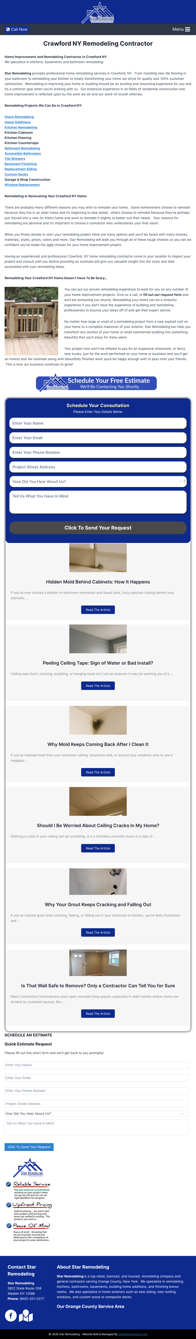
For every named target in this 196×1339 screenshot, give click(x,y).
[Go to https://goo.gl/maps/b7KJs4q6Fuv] (25, 1315)
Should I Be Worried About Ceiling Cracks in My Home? (98, 825)
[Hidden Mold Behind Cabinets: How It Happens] (98, 571)
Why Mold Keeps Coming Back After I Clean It (98, 744)
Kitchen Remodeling (21, 127)
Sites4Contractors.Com (133, 1334)
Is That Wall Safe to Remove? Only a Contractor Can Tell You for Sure (98, 985)
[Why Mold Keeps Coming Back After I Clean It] (98, 733)
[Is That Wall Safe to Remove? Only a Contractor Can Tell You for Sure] (98, 975)
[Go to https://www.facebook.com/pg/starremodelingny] (11, 1315)
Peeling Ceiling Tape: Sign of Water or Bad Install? (98, 663)
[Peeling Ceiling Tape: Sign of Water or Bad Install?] (98, 652)
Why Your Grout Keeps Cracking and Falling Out (98, 904)
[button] (98, 610)
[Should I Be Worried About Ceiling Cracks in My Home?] (98, 815)
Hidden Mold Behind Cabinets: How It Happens (98, 582)
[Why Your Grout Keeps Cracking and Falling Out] (98, 894)
